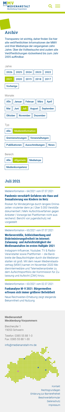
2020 (19, 79)
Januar (18, 101)
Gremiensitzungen (16, 137)
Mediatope (35, 160)
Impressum (54, 405)
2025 (19, 72)
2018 (38, 79)
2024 (29, 72)
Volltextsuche (31, 49)
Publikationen (14, 144)
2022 (48, 72)
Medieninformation (25, 130)
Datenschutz (53, 401)
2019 (29, 79)
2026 (9, 72)
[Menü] (57, 5)
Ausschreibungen (35, 144)
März (40, 101)
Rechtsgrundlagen (50, 390)
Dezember (39, 115)
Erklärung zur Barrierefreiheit (45, 393)
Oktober (10, 115)
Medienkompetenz (16, 167)
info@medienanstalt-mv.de (20, 345)
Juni (16, 108)
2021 (9, 79)
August (34, 108)
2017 (48, 79)
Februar (30, 101)
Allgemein (20, 160)
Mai (8, 108)
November (24, 115)
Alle (8, 101)
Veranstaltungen (39, 137)
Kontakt (56, 386)
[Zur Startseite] (16, 6)
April (49, 101)
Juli (24, 108)
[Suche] (51, 6)
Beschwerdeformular (49, 397)
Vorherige (11, 86)
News (51, 144)
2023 (38, 72)
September (48, 108)
